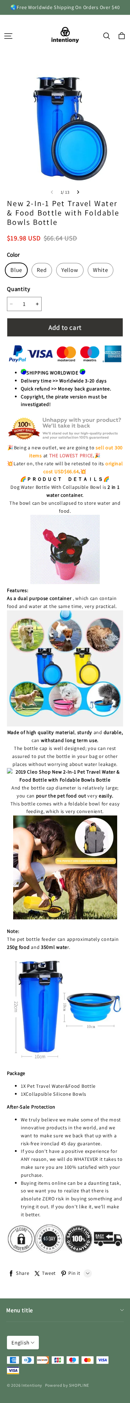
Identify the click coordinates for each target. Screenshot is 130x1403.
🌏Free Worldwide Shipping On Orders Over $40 (65, 7)
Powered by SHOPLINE (67, 1385)
